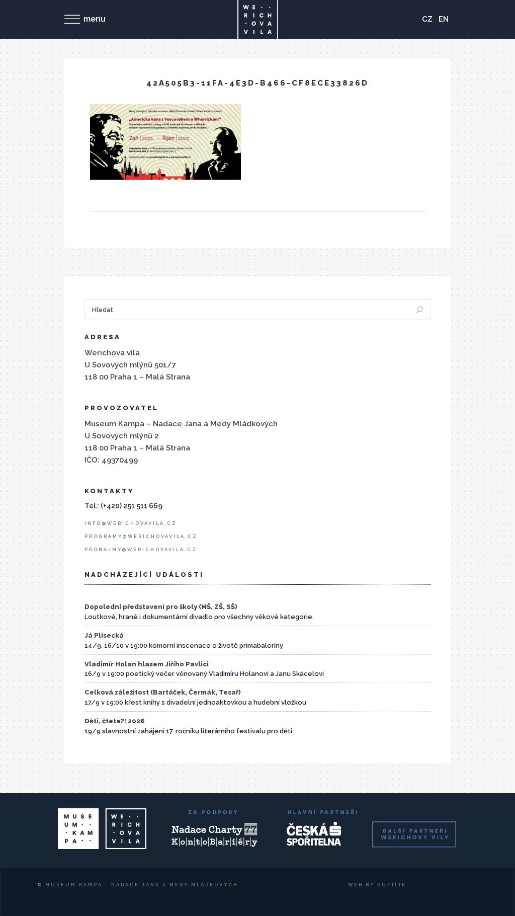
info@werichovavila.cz (130, 523)
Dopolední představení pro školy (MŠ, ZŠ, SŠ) (160, 606)
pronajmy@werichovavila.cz (140, 549)
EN (444, 19)
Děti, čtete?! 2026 (114, 721)
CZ (427, 19)
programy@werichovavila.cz (141, 536)
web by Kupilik (377, 884)
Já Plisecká (104, 635)
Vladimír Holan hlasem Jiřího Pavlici (146, 664)
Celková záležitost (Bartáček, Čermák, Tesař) (162, 692)
